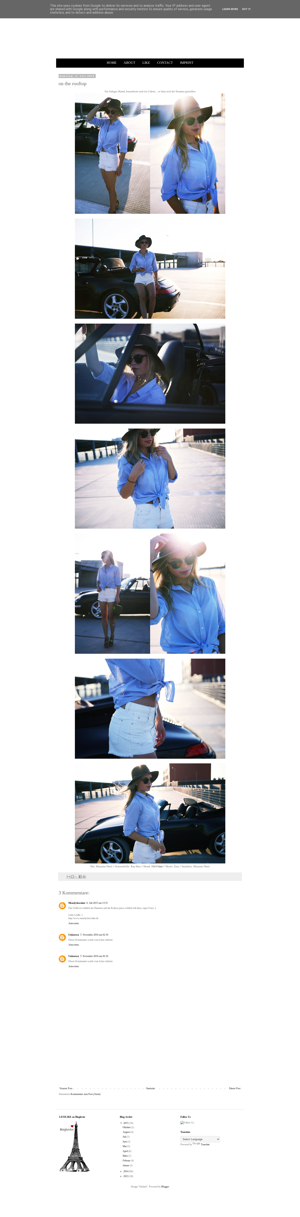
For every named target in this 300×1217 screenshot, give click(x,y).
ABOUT (129, 62)
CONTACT (165, 62)
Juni (125, 1141)
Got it (246, 9)
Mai (125, 1146)
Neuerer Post (66, 1088)
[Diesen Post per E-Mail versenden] (69, 877)
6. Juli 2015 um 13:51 (97, 903)
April (125, 1151)
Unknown (73, 934)
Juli (125, 1136)
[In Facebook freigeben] (80, 877)
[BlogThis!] (72, 877)
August (126, 1132)
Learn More (230, 9)
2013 (126, 1176)
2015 (126, 1123)
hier (160, 866)
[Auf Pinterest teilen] (84, 877)
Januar (126, 1165)
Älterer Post (234, 1088)
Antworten (73, 923)
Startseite (150, 1088)
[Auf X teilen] (76, 877)
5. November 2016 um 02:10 (94, 934)
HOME (112, 62)
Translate (205, 1144)
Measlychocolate (76, 903)
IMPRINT (186, 62)
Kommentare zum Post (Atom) (85, 1094)
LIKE (146, 62)
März (125, 1155)
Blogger (165, 1186)
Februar (127, 1160)
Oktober (127, 1127)
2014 (126, 1171)
